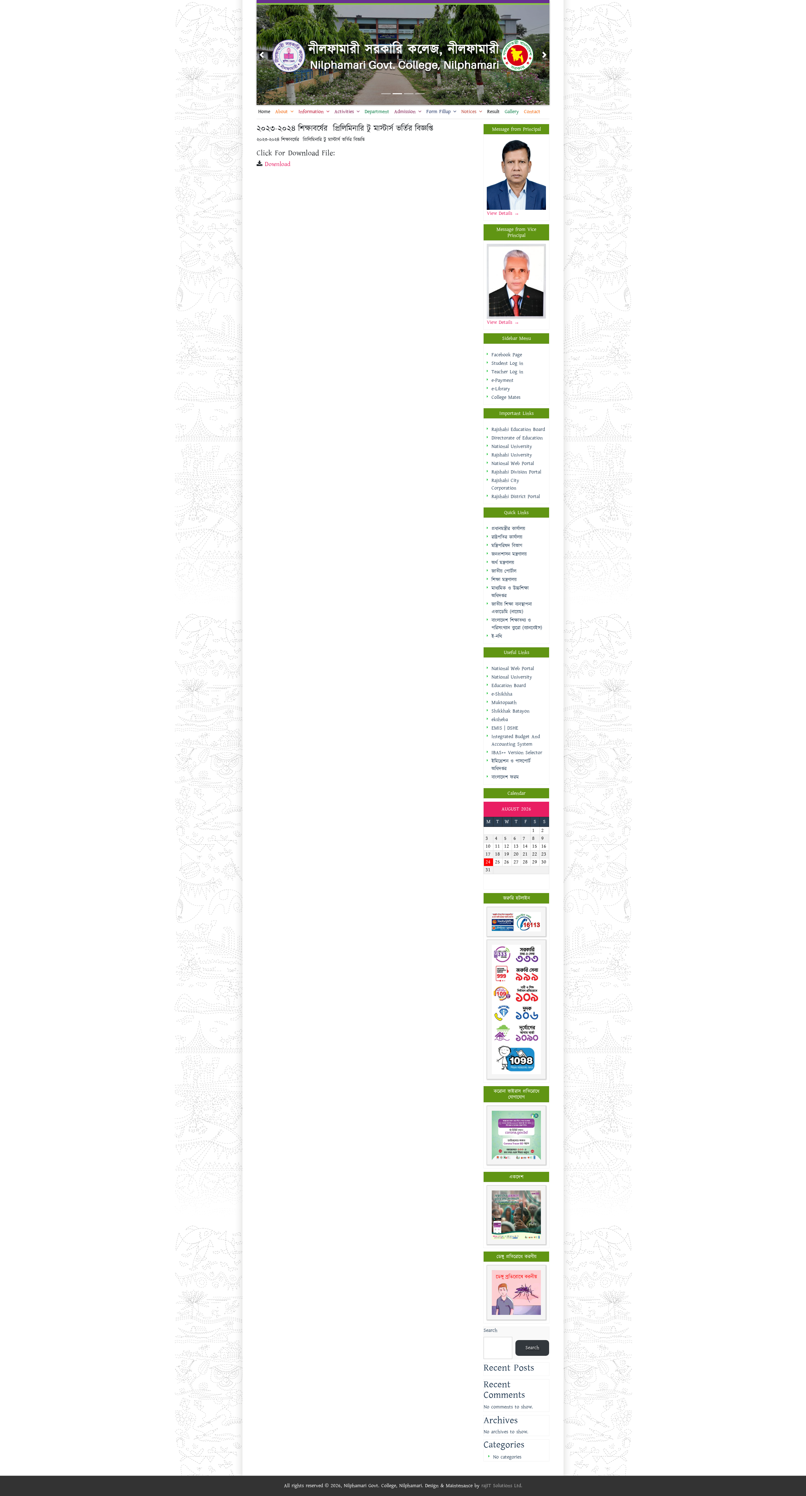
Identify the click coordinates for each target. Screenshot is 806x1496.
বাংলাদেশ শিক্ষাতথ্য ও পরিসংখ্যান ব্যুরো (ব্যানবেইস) (516, 624)
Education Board (508, 685)
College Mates (505, 397)
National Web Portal (512, 463)
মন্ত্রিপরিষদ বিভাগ (506, 545)
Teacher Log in (507, 371)
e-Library (500, 389)
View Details (500, 213)
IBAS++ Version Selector (516, 752)
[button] (262, 55)
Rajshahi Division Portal (516, 472)
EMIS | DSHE (504, 728)
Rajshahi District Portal (515, 496)
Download (277, 164)
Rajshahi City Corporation (505, 484)
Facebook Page (506, 354)
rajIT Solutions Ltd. (501, 1485)
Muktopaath (504, 702)
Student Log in (507, 363)
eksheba (499, 719)
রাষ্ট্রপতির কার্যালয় (506, 537)
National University (511, 446)
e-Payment (502, 380)
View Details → (503, 322)
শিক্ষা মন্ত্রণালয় (504, 579)
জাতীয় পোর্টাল (503, 571)
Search (490, 1330)
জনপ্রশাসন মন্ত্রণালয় (509, 554)
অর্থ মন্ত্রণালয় (502, 562)
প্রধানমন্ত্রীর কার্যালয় (508, 528)
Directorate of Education (517, 438)
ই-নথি (496, 636)
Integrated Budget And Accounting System (515, 740)
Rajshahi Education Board (518, 429)
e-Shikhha (501, 694)
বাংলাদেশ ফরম (505, 777)
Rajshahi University (511, 455)
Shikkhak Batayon (510, 711)
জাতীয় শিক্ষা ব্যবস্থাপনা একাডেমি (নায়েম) (511, 608)
